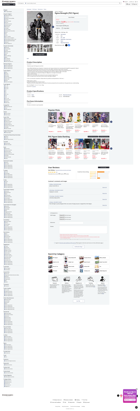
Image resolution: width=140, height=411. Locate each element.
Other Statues (7, 114)
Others (6, 158)
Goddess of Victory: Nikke (9, 18)
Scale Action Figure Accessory (10, 360)
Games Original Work (9, 65)
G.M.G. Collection (8, 251)
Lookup (6, 50)
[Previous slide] (27, 27)
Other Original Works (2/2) (9, 309)
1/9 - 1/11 (6, 94)
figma (6, 57)
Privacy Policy (57, 406)
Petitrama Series (8, 254)
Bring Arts (7, 276)
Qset (6, 210)
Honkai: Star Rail (8, 21)
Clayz (6, 108)
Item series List (8, 384)
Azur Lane (7, 16)
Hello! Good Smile (8, 196)
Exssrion (6, 73)
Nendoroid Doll (7, 51)
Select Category (6, 4)
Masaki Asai (63, 39)
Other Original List (8, 43)
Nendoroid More (8, 318)
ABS (64, 37)
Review (52, 226)
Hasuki (6, 80)
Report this (105, 187)
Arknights (7, 28)
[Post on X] (66, 45)
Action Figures (7, 268)
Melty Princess (7, 248)
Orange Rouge (7, 59)
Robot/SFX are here (8, 364)
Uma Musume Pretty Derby (10, 30)
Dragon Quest (7, 279)
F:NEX (6, 182)
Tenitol (6, 181)
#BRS (28, 58)
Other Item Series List (9, 61)
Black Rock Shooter (65, 42)
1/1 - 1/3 (6, 85)
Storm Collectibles (8, 77)
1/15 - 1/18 (7, 98)
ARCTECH (7, 74)
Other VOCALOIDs (8, 144)
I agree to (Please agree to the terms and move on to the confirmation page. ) (79, 242)
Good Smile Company (9, 314)
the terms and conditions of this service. (68, 243)
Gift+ (6, 54)
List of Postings (103, 167)
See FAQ (78, 301)
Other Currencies (76, 21)
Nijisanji (6, 137)
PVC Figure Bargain (8, 11)
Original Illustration (8, 15)
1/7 (5, 91)
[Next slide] (53, 27)
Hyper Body (7, 209)
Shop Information (65, 406)
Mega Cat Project (8, 250)
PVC (61, 37)
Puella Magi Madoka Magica (10, 40)
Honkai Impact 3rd (8, 124)
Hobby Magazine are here (9, 376)
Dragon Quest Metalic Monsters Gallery (12, 274)
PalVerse (6, 162)
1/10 (6, 95)
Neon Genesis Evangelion (9, 37)
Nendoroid (7, 47)
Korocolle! (7, 163)
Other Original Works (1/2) (9, 307)
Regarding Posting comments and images (63, 170)
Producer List (7, 383)
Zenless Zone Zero (8, 23)
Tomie (6, 35)
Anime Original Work (8, 66)
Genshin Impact (8, 25)
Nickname (52, 222)
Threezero (7, 285)
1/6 (5, 90)
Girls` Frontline (8, 36)
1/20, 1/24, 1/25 (7, 99)
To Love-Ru (7, 289)
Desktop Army (7, 258)
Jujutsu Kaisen (7, 29)
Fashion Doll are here (9, 368)
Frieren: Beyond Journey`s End (10, 39)
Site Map (83, 406)
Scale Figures (7, 198)
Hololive (6, 136)
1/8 (5, 92)
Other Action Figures (8, 81)
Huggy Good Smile (8, 211)
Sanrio (6, 32)
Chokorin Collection (8, 255)
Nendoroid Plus (8, 320)
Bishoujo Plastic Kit (8, 106)
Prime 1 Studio (7, 113)
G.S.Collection (7, 58)
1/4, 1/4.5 (6, 87)
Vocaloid (6, 19)
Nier (6, 280)
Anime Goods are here (9, 372)
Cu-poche (7, 225)
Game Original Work (8, 165)
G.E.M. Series (7, 253)
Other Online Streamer (9, 139)
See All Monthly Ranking (103, 136)
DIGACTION (7, 79)
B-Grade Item (7, 352)
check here (64, 291)
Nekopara (7, 42)
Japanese (34, 86)
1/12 (6, 97)
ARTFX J (6, 222)
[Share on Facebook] (69, 45)
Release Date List (8, 380)
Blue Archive (7, 26)
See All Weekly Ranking (92, 136)
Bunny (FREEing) (8, 55)
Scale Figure (7, 173)
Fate (6, 33)
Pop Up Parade (7, 48)
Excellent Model (8, 257)
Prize (6, 356)
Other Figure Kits (8, 109)
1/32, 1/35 (6, 101)
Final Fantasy (7, 277)
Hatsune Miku (7, 143)
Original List (7, 386)
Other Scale (7, 102)
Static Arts (7, 273)
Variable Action (8, 260)
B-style (6, 52)
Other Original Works (9, 68)
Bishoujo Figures (8, 118)
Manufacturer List (8, 382)
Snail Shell (7, 76)
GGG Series (7, 247)
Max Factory (63, 34)
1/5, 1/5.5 (6, 88)
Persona (6, 22)
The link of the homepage (75, 406)
